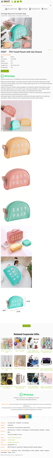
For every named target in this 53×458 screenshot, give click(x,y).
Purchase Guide (18, 427)
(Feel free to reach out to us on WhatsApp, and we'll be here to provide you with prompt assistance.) (24, 79)
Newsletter (42, 430)
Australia (42, 450)
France (13, 452)
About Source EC (11, 430)
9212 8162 (18, 437)
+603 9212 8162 (11, 440)
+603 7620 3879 (11, 437)
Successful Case (11, 422)
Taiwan (19, 450)
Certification (10, 425)
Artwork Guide (26, 427)
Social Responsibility (34, 430)
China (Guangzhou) (26, 450)
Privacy (20, 434)
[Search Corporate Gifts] (51, 5)
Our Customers (25, 422)
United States (4, 452)
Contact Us (18, 430)
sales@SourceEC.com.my (13, 442)
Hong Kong (14, 450)
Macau (32, 450)
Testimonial (18, 422)
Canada (9, 452)
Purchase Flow (11, 427)
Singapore (47, 450)
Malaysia (37, 450)
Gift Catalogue (25, 430)
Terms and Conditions (13, 434)
